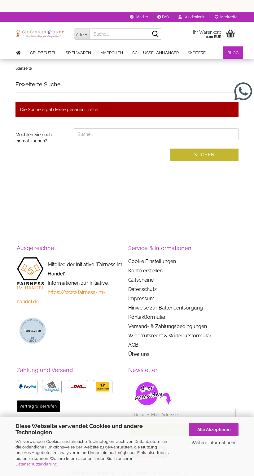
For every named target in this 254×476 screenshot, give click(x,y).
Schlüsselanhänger (155, 52)
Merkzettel (228, 17)
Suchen (204, 154)
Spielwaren (78, 52)
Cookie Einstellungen (152, 261)
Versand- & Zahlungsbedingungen (167, 326)
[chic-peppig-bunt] (39, 34)
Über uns (138, 354)
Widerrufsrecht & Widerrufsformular (170, 336)
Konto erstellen (145, 271)
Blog (233, 52)
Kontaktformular (147, 317)
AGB (133, 345)
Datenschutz (142, 289)
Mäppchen (111, 52)
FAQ (165, 17)
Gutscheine (141, 280)
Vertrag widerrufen (38, 406)
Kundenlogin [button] (193, 17)
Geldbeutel (43, 52)
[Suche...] (155, 34)
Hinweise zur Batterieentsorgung (165, 308)
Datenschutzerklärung (36, 464)
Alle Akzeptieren (213, 429)
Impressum (141, 298)
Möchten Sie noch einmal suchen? (33, 137)
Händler (141, 17)
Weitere (197, 52)
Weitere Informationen (213, 442)
